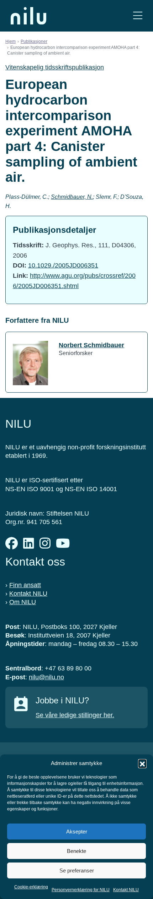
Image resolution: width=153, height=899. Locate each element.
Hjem (10, 41)
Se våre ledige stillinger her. (75, 715)
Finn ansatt (25, 585)
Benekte (76, 851)
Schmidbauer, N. (72, 197)
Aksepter (76, 831)
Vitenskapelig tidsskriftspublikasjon (54, 67)
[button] (142, 763)
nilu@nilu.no (46, 677)
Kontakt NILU (126, 889)
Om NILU (22, 602)
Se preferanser (76, 870)
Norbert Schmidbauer (91, 345)
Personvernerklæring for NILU (81, 889)
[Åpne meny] (137, 15)
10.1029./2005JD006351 (63, 265)
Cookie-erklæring (31, 886)
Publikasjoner (34, 41)
